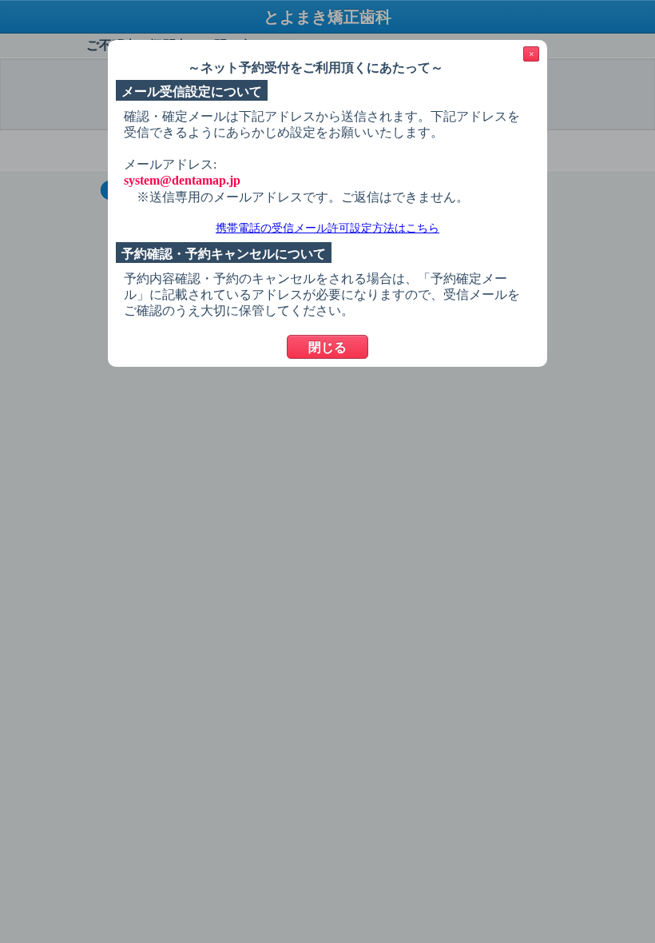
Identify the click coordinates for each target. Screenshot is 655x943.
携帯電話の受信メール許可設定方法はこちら (327, 228)
